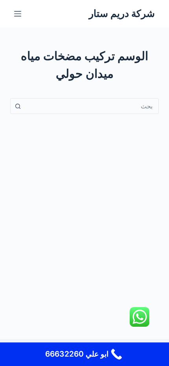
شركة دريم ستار (122, 13)
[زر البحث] (18, 106)
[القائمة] (17, 13)
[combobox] (92, 106)
